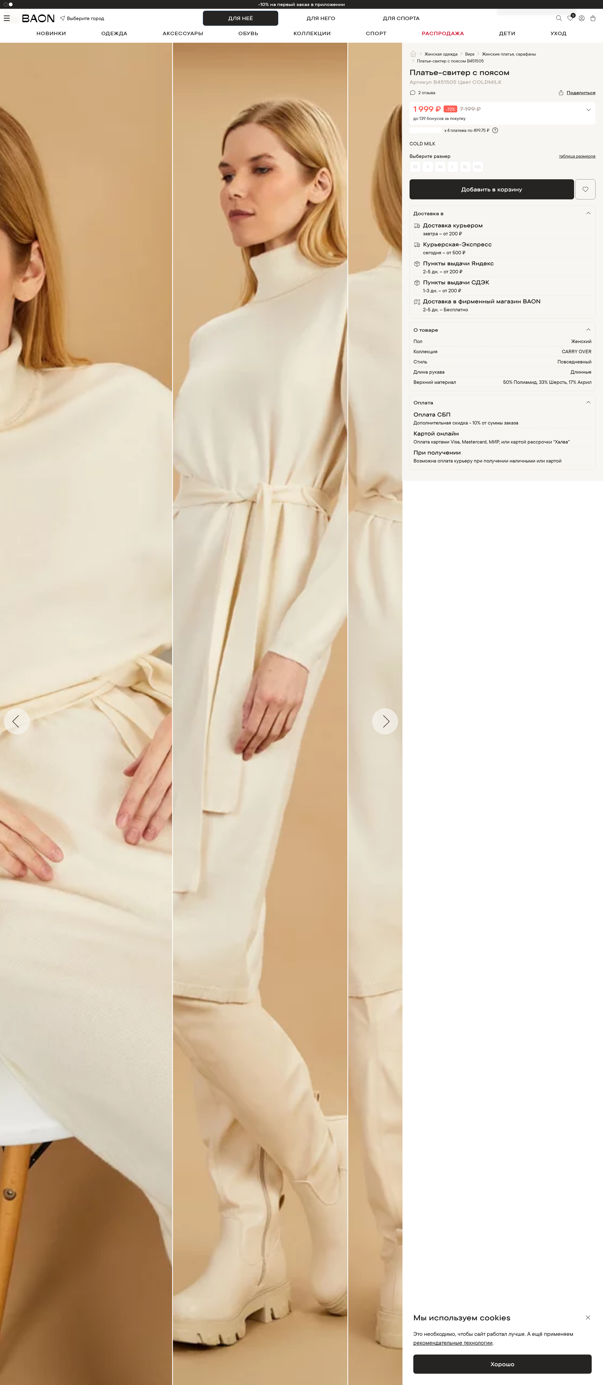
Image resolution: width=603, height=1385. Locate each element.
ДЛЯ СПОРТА (401, 18)
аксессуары (183, 33)
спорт (376, 33)
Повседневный (574, 361)
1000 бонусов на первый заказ (301, 4)
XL (465, 166)
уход (559, 33)
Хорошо (502, 1364)
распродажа (443, 33)
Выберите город (75, 18)
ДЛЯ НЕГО (321, 18)
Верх (470, 54)
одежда (114, 33)
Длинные (581, 372)
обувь (248, 33)
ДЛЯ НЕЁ (240, 18)
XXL (478, 166)
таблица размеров (577, 156)
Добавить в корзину (491, 189)
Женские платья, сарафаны (509, 54)
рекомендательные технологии (452, 1342)
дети (507, 33)
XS (415, 166)
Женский (581, 341)
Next (404, 721)
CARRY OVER (577, 351)
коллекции (312, 33)
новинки (51, 33)
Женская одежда (441, 54)
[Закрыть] (588, 1317)
